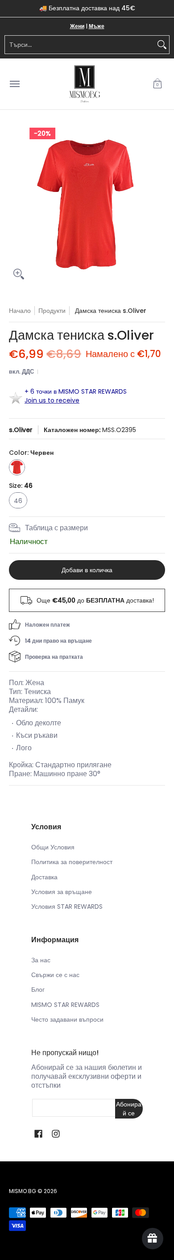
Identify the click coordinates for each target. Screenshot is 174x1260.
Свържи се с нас (55, 974)
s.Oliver (21, 429)
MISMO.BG (22, 1191)
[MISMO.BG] (85, 84)
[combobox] (80, 45)
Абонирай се (128, 1109)
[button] (157, 84)
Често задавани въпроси (67, 1019)
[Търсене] (162, 45)
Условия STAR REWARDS (67, 906)
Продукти (52, 310)
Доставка (44, 877)
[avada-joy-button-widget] (152, 1238)
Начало (20, 310)
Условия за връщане (61, 891)
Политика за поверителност (71, 861)
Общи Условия (53, 847)
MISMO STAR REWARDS (65, 1004)
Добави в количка (87, 570)
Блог (38, 989)
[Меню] (14, 84)
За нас (40, 960)
